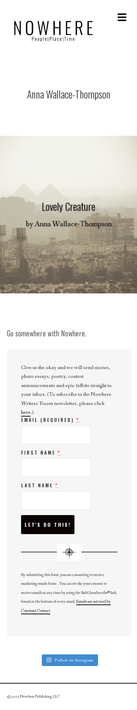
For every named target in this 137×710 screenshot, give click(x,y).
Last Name (39, 485)
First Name (41, 453)
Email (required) (50, 420)
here (26, 412)
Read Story (68, 214)
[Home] (53, 29)
